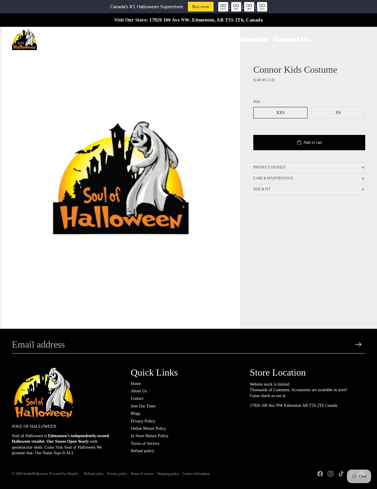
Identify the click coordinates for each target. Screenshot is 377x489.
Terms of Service (145, 443)
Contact (137, 398)
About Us (139, 391)
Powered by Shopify (63, 474)
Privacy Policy (143, 421)
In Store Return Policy (149, 436)
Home (136, 383)
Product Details (269, 168)
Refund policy (142, 451)
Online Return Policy (148, 428)
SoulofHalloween (35, 474)
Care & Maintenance (273, 178)
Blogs (135, 413)
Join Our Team (143, 406)
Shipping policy (168, 474)
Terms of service (141, 474)
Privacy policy (117, 474)
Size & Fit (261, 189)
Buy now (200, 6)
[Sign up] (358, 344)
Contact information (196, 474)
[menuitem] (77, 39)
